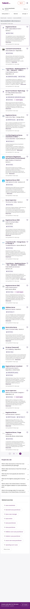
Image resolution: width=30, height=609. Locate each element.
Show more (8, 42)
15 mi (25, 9)
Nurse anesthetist (10, 505)
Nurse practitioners (11, 523)
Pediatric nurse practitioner (13, 536)
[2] (20, 454)
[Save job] (27, 26)
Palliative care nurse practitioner (14, 532)
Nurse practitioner (10, 527)
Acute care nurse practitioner (14, 540)
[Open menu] (27, 3)
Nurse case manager (11, 514)
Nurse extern (9, 518)
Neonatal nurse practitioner (13, 510)
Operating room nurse (12, 545)
